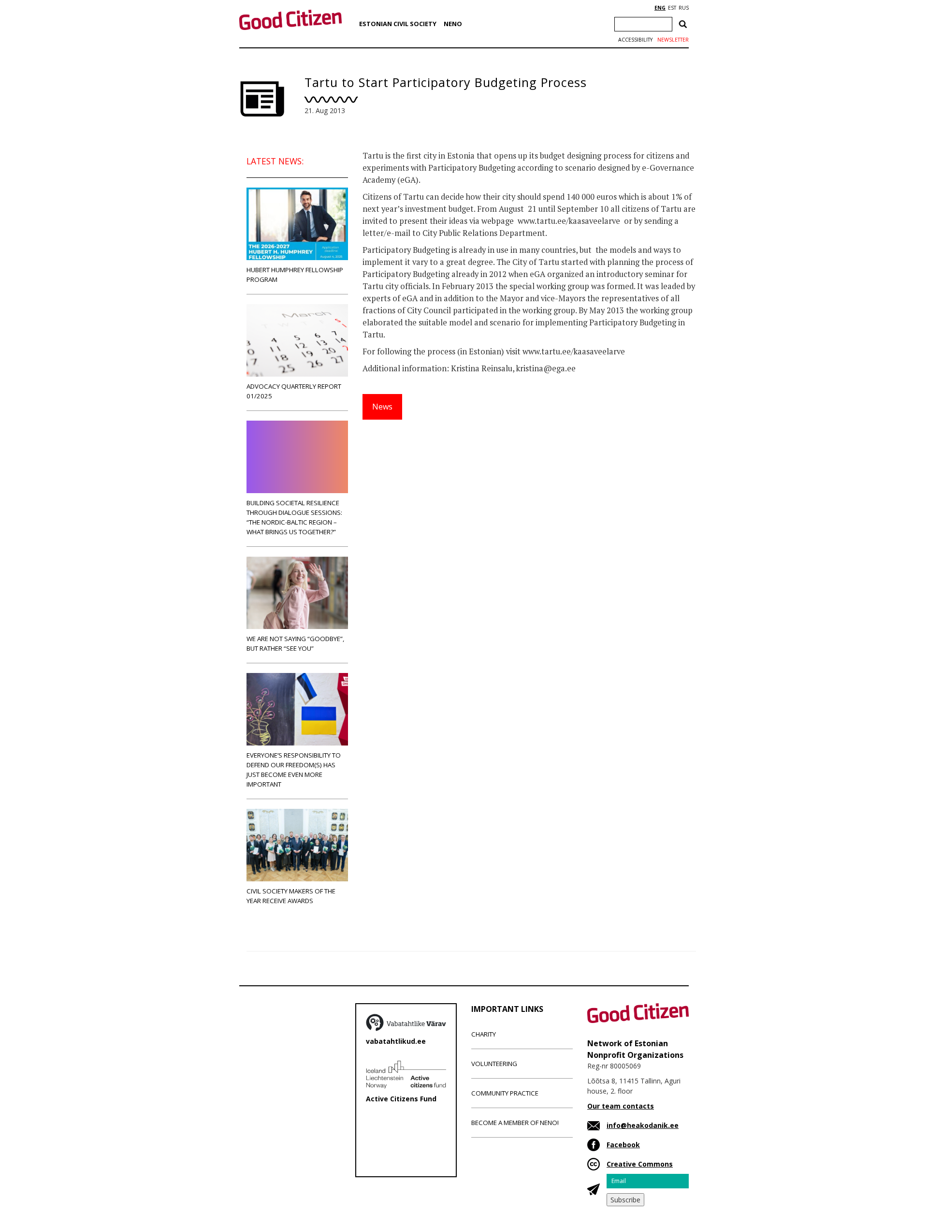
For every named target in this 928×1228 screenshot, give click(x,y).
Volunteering (494, 1063)
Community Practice (504, 1093)
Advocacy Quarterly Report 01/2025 (293, 391)
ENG (660, 7)
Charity (483, 1034)
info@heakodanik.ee (643, 1125)
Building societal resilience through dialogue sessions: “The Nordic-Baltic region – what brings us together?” (294, 517)
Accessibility (635, 39)
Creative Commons (640, 1164)
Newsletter (673, 39)
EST (672, 7)
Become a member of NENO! (515, 1122)
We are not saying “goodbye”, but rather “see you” (295, 643)
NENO (453, 23)
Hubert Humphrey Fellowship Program (294, 274)
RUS (684, 7)
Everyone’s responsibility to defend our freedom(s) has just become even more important (293, 770)
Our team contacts (620, 1106)
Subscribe (625, 1199)
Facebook (623, 1144)
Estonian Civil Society (397, 23)
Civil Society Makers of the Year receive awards (290, 896)
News (382, 406)
